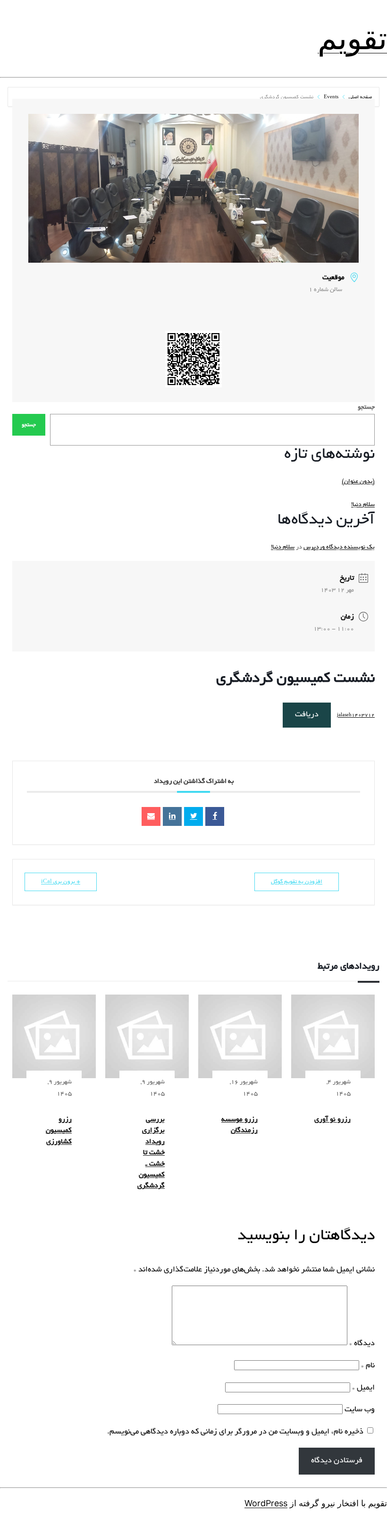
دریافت (307, 715)
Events (331, 97)
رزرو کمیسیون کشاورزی (59, 1131)
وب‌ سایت (360, 1410)
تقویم (352, 38)
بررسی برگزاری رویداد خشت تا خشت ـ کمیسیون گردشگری (151, 1153)
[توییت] (193, 816)
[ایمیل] (151, 816)
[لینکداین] (172, 816)
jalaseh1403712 (356, 715)
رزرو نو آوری (332, 1120)
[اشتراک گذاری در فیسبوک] (214, 816)
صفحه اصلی (359, 97)
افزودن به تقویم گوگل (296, 882)
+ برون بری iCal (60, 882)
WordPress (265, 1503)
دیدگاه (362, 1343)
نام (368, 1366)
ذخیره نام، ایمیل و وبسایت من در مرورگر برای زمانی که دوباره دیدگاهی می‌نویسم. (235, 1432)
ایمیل (363, 1388)
